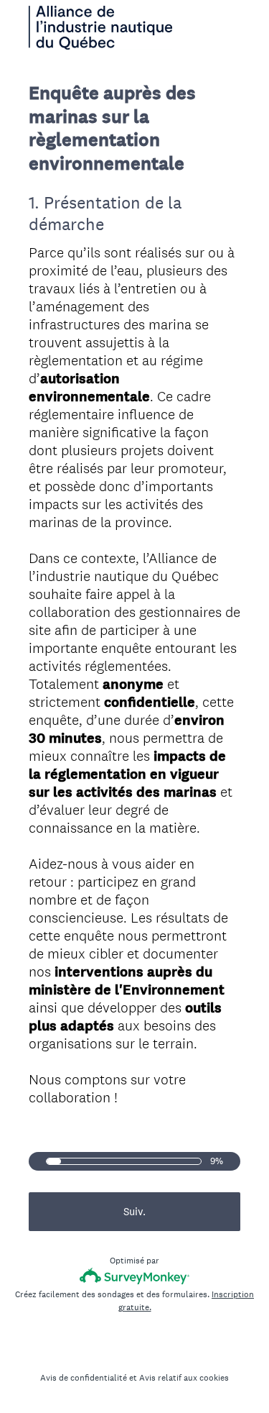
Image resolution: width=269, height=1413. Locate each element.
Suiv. (134, 1211)
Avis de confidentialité (83, 1378)
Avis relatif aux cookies (184, 1378)
